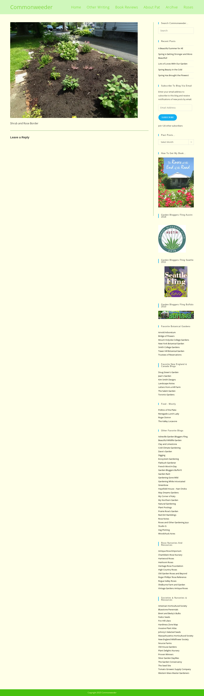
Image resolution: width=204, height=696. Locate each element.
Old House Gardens (167, 646)
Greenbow (163, 485)
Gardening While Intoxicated (171, 481)
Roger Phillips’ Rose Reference (172, 577)
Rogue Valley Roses (167, 581)
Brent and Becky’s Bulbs (169, 613)
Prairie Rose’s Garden (168, 511)
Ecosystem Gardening (168, 458)
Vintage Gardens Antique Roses (173, 588)
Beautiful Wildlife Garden (170, 440)
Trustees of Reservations (170, 354)
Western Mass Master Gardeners (173, 673)
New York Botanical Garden (171, 343)
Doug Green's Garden (168, 372)
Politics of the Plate (167, 409)
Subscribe (168, 117)
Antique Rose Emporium (169, 551)
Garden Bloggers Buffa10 (170, 470)
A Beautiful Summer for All (170, 48)
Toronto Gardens (166, 394)
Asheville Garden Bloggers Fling (173, 436)
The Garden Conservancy (170, 661)
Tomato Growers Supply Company (174, 669)
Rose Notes (163, 518)
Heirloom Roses (165, 562)
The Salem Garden (166, 390)
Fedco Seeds (164, 617)
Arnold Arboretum (167, 332)
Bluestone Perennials (168, 609)
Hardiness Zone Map (168, 624)
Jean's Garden (164, 375)
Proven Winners (165, 654)
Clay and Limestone (167, 444)
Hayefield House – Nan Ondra (172, 488)
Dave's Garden (165, 451)
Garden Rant (164, 473)
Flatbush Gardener (167, 462)
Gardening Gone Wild (168, 477)
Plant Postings (165, 507)
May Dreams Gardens (168, 492)
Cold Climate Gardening (169, 447)
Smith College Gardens (169, 347)
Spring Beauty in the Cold (170, 69)
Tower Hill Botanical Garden (171, 351)
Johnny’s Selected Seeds (169, 632)
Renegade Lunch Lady (168, 413)
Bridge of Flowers (166, 336)
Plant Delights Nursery (168, 650)
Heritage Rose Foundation (170, 566)
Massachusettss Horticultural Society (175, 635)
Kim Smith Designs (167, 379)
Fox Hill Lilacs (164, 620)
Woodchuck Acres (166, 533)
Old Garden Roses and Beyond (172, 573)
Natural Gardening (167, 503)
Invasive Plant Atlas (167, 628)
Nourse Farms (165, 643)
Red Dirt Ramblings (167, 514)
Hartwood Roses (166, 558)
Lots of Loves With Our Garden (172, 63)
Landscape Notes (166, 383)
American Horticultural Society (172, 605)
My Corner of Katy (166, 496)
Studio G (162, 526)
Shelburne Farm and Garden (171, 584)
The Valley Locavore (167, 421)
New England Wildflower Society (173, 639)
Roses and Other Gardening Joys (173, 522)
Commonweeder (31, 7)
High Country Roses (167, 569)
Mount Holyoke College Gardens (173, 339)
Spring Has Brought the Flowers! (173, 75)
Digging (161, 455)
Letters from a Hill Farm (169, 387)
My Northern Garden (168, 500)
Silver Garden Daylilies (168, 658)
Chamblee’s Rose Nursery (170, 554)
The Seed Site (164, 665)
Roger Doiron (164, 417)
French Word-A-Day (167, 466)
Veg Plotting (164, 529)
